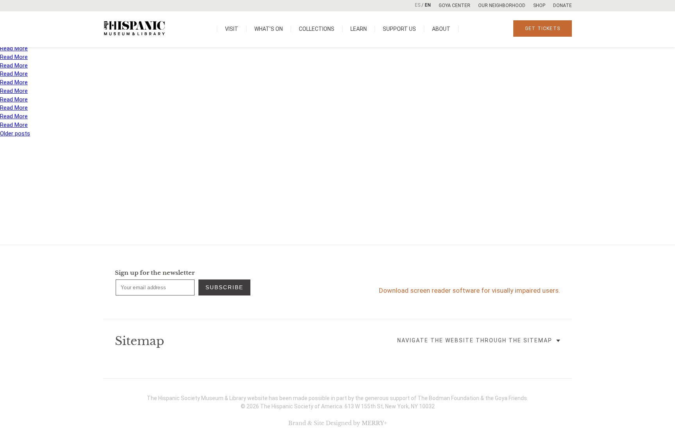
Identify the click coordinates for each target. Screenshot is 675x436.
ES (417, 5)
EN (428, 5)
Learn (358, 29)
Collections (316, 29)
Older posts (15, 133)
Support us (399, 29)
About (441, 29)
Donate (562, 5)
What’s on (268, 29)
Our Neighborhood (501, 5)
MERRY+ (374, 423)
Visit (231, 29)
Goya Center (454, 5)
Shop (539, 5)
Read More (14, 48)
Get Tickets (542, 28)
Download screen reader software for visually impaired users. (469, 290)
